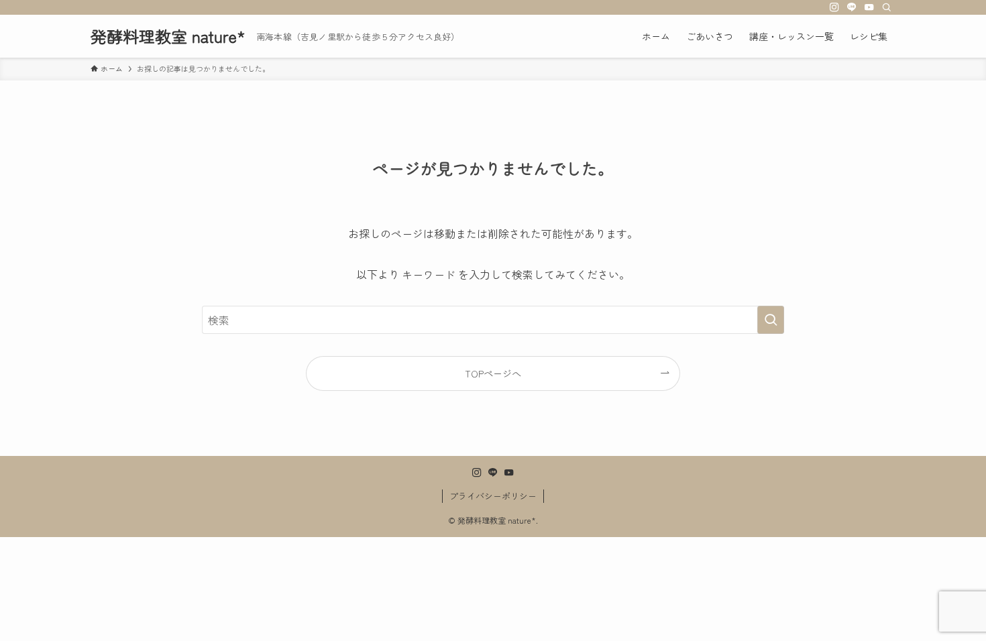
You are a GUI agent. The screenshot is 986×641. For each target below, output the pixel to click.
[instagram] (834, 7)
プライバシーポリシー (493, 495)
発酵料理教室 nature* (168, 36)
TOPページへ (493, 373)
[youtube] (869, 7)
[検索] (886, 7)
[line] (852, 7)
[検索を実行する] (770, 320)
